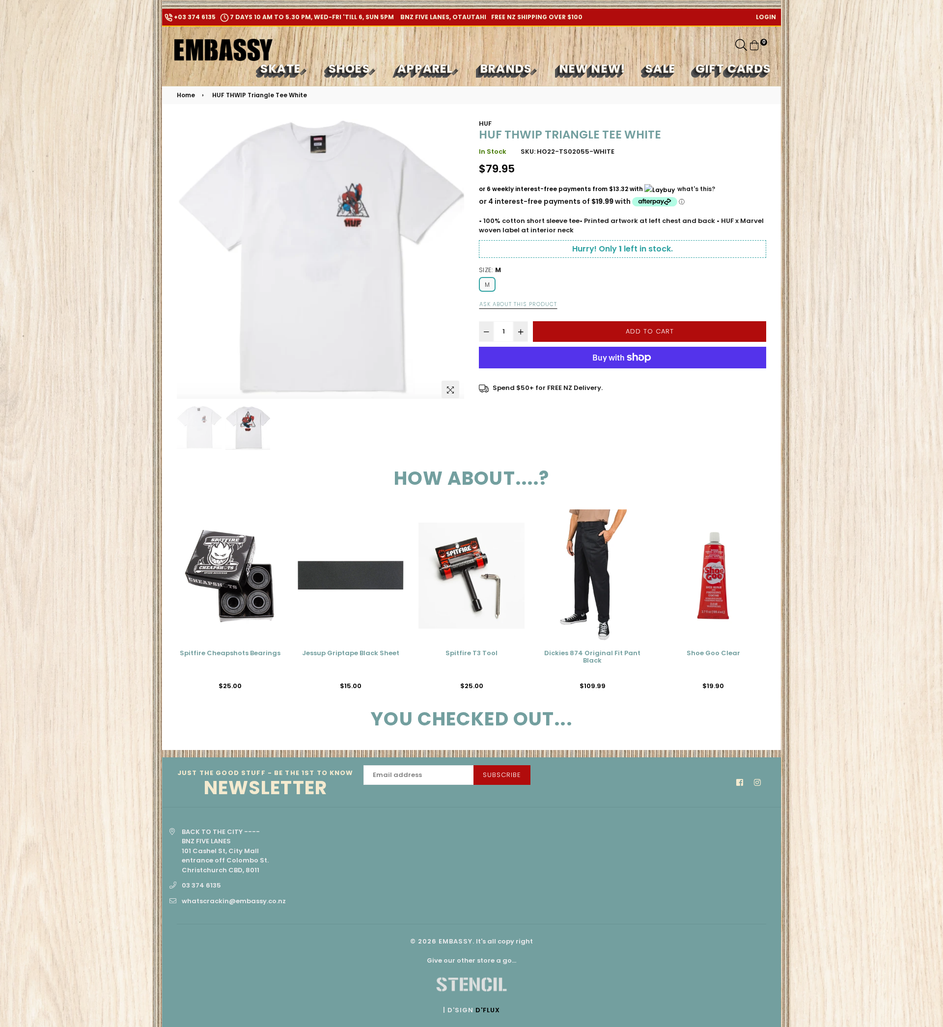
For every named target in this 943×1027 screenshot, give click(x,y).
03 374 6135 (201, 885)
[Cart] (754, 45)
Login (766, 17)
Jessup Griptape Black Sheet (350, 653)
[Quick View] (271, 532)
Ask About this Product (518, 304)
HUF (485, 123)
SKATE (282, 68)
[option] (320, 259)
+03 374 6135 (194, 17)
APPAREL (426, 68)
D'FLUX (487, 1010)
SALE (660, 68)
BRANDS (507, 68)
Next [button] (451, 261)
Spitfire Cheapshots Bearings (230, 653)
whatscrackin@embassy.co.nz (234, 901)
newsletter (265, 784)
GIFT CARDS (733, 68)
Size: (490, 270)
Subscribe (502, 774)
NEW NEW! (592, 68)
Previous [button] (189, 261)
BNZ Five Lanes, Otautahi (442, 17)
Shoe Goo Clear (713, 653)
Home (186, 95)
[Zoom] (450, 389)
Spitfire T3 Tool (471, 653)
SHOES (351, 68)
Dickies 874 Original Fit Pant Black (592, 657)
